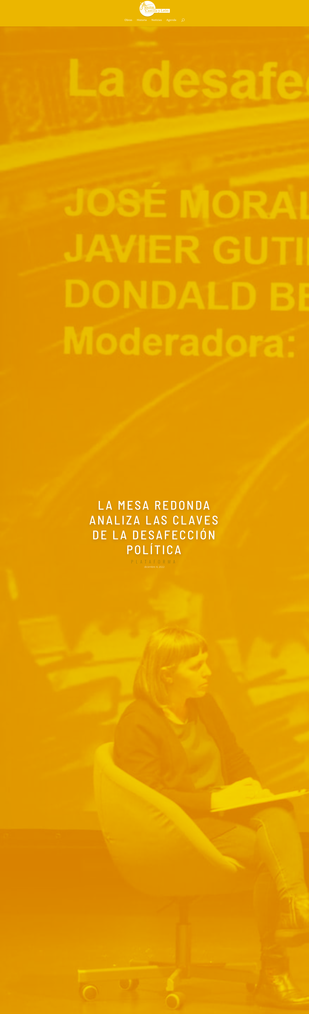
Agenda (171, 20)
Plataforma (154, 561)
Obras (128, 20)
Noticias (156, 20)
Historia (142, 20)
